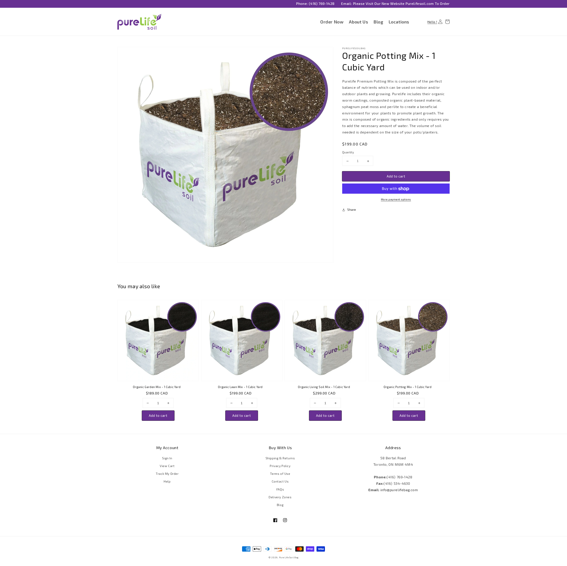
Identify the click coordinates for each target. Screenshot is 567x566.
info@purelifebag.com (399, 490)
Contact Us (280, 481)
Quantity (348, 152)
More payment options (396, 199)
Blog (280, 505)
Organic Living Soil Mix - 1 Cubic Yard (324, 387)
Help (167, 481)
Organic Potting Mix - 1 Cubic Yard (407, 387)
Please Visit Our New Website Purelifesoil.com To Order (401, 3)
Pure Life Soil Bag (289, 557)
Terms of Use (280, 473)
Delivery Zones (280, 497)
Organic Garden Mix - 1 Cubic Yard (157, 387)
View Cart (167, 466)
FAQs (280, 489)
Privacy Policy (280, 466)
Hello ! (432, 21)
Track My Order (167, 473)
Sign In (167, 458)
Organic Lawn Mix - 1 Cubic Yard (240, 387)
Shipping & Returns (280, 458)
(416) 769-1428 (321, 3)
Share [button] (351, 210)
